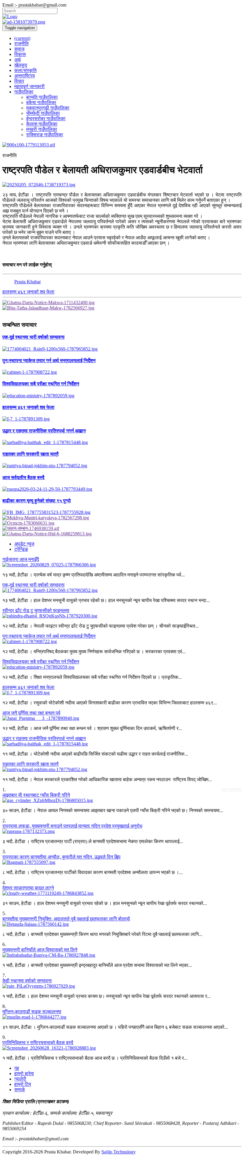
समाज (19, 48)
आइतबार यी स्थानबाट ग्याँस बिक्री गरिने (36, 795)
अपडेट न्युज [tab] (24, 543)
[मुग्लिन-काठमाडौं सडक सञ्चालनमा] (122, 1017)
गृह (16, 1068)
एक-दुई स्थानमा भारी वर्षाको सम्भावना (33, 584)
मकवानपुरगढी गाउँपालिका (47, 107)
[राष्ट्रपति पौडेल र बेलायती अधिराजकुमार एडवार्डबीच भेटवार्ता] (122, 184)
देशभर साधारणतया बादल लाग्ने (28, 887)
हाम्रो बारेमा (24, 1073)
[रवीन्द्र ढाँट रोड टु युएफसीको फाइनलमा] (122, 616)
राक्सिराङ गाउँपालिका (44, 134)
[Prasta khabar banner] (122, 22)
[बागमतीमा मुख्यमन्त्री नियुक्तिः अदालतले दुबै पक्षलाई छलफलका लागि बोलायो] (122, 924)
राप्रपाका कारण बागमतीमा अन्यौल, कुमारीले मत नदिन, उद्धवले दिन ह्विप (61, 856)
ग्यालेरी (20, 1078)
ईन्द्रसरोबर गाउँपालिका (45, 118)
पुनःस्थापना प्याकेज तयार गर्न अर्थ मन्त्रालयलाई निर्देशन (49, 636)
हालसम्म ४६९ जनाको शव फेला (28, 291)
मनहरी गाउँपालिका (41, 129)
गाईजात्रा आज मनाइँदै (20, 559)
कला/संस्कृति (25, 70)
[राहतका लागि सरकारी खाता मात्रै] (122, 465)
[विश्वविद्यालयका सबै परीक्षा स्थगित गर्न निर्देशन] (122, 395)
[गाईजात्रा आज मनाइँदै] (122, 564)
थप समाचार (232, 789)
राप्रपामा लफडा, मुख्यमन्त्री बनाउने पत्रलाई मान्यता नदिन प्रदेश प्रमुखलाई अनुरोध (72, 825)
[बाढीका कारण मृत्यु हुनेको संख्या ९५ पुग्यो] (122, 512)
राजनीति (21, 43)
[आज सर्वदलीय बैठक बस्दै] (122, 489)
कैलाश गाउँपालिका (41, 123)
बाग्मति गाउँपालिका (42, 97)
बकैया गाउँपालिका (41, 102)
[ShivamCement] (122, 145)
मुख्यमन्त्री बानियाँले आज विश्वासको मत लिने (39, 949)
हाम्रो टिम (22, 1084)
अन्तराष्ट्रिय (24, 75)
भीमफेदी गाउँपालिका (43, 113)
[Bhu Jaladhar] (122, 308)
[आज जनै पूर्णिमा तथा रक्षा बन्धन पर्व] (122, 718)
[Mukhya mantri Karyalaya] (122, 517)
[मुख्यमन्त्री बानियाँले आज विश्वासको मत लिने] (122, 955)
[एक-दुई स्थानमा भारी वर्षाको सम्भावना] (122, 349)
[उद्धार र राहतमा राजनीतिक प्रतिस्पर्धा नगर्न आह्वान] (122, 442)
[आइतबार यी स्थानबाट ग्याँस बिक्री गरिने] (122, 800)
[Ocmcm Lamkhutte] (122, 523)
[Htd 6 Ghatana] (122, 534)
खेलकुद (20, 65)
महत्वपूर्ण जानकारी (29, 86)
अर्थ (17, 59)
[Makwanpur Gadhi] (122, 302)
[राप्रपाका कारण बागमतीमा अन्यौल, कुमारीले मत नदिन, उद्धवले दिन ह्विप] (122, 862)
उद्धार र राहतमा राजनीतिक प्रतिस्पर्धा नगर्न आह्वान (44, 738)
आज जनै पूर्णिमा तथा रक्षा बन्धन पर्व (31, 712)
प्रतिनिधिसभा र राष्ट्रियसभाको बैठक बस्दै (37, 1042)
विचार (19, 81)
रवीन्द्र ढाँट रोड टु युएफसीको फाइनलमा (35, 610)
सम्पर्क (19, 1089)
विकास (20, 54)
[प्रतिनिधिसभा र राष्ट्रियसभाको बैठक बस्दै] (122, 1048)
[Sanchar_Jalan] (122, 528)
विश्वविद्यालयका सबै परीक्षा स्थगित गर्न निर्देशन (40, 661)
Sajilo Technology (118, 1151)
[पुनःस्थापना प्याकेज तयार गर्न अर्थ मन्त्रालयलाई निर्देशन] (122, 372)
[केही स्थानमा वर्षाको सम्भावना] (122, 986)
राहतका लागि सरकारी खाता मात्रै (30, 764)
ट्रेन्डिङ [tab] (21, 549)
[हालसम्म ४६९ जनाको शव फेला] (122, 419)
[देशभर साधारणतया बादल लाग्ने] (122, 893)
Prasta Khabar (27, 281)
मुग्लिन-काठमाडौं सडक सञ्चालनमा (31, 1011)
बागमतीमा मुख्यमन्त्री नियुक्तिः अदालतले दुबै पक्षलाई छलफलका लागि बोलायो (66, 918)
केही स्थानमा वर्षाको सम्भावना (27, 980)
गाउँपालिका (23, 91)
